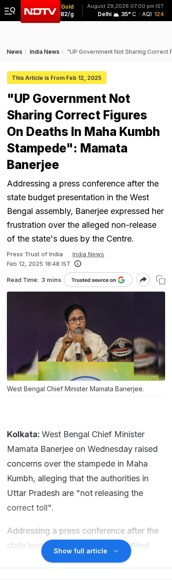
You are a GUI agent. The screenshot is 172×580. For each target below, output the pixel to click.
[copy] (160, 280)
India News (88, 254)
